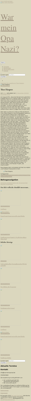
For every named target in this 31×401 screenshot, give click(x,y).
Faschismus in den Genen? (8, 308)
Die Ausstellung (5, 86)
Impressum (4, 393)
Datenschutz (5, 390)
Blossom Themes (8, 398)
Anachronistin (5, 175)
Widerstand (8, 176)
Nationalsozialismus (14, 175)
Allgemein (3, 261)
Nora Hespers (23, 175)
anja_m (5, 93)
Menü (3, 62)
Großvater (3, 209)
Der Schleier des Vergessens (8, 287)
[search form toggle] (1, 73)
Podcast (5, 70)
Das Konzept (7, 68)
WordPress (4, 399)
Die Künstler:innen (8, 69)
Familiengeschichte (6, 358)
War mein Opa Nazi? (10, 32)
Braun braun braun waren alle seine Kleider (13, 216)
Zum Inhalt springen (7, 1)
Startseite (6, 66)
